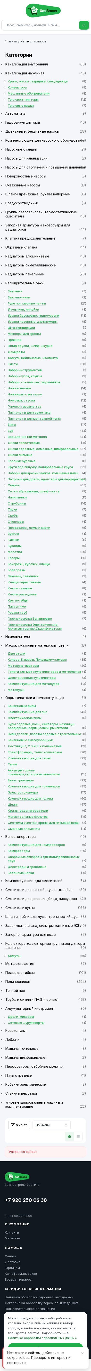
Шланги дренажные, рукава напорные (45, 194)
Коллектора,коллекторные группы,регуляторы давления (45, 945)
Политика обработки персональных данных (39, 1297)
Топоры (47, 558)
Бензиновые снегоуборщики (47, 740)
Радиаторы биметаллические (45, 265)
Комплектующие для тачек (47, 758)
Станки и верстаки (45, 1093)
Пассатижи (47, 606)
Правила (47, 340)
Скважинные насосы (45, 185)
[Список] (78, 1136)
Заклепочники (47, 297)
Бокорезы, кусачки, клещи (47, 564)
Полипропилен (45, 981)
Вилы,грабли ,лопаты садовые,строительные (47, 734)
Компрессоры (47, 851)
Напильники (47, 497)
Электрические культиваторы (47, 678)
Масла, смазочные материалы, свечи (45, 645)
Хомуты (47, 956)
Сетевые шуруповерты (47, 1023)
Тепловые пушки (47, 105)
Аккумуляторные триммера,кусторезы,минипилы (47, 772)
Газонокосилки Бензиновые (47, 618)
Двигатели (47, 653)
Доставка (12, 1262)
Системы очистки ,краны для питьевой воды (47, 823)
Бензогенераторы (45, 836)
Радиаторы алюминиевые (45, 256)
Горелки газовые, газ (47, 406)
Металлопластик (45, 964)
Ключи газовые (47, 588)
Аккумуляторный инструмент (45, 1008)
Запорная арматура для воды (45, 934)
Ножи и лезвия (47, 388)
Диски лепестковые (47, 443)
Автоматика (45, 113)
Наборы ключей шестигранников (47, 382)
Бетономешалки (47, 873)
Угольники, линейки (47, 309)
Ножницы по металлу (47, 394)
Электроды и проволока (47, 867)
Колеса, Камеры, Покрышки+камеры (47, 659)
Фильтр (21, 1125)
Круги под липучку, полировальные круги (47, 467)
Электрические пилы (47, 718)
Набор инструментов (47, 370)
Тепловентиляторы (47, 99)
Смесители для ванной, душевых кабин (45, 890)
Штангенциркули (47, 327)
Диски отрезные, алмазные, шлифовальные (47, 449)
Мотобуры (47, 690)
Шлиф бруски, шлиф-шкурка (47, 346)
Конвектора (47, 87)
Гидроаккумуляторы (45, 122)
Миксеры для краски (47, 334)
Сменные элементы (47, 829)
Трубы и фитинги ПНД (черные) (45, 999)
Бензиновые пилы (47, 706)
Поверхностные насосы (45, 176)
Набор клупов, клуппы (47, 376)
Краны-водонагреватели (47, 810)
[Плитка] (69, 1136)
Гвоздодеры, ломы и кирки (47, 527)
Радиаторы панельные (45, 274)
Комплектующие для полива (47, 798)
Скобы (47, 515)
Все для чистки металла (47, 437)
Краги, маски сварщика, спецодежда (47, 81)
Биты (47, 424)
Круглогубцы (47, 600)
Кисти (47, 364)
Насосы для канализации (45, 158)
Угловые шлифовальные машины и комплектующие (45, 1104)
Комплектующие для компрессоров (47, 845)
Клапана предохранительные (45, 238)
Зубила (47, 534)
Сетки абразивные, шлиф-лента (47, 491)
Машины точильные (45, 1048)
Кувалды (47, 546)
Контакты (12, 1232)
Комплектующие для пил (47, 712)
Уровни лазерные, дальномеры (47, 321)
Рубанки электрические (45, 1084)
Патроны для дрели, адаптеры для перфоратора (47, 479)
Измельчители (45, 636)
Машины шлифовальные (45, 1057)
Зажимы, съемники (47, 576)
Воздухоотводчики (45, 203)
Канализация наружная (45, 73)
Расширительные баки (45, 283)
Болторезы (47, 570)
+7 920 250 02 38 (26, 1200)
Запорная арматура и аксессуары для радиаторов (45, 227)
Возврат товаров (18, 1279)
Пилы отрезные (45, 1075)
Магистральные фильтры (47, 816)
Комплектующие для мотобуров (47, 684)
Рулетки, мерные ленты (47, 303)
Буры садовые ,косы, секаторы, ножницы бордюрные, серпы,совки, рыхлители (47, 726)
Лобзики (45, 1039)
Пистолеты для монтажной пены (47, 418)
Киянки (47, 540)
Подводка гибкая (45, 972)
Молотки (47, 552)
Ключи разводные (47, 594)
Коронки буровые (47, 461)
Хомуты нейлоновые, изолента (47, 358)
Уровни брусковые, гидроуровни (47, 315)
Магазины (12, 1238)
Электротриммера (47, 792)
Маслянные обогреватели (47, 93)
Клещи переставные (47, 582)
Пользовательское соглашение (30, 1309)
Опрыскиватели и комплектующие (45, 698)
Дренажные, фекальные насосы (45, 131)
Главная (11, 41)
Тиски (47, 509)
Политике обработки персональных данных (42, 1338)
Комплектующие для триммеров (47, 786)
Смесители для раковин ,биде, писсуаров (45, 899)
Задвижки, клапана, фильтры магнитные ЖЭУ (45, 925)
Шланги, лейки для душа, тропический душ (45, 916)
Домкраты (47, 352)
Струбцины (47, 503)
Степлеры (47, 521)
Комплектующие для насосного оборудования (45, 140)
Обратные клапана (45, 247)
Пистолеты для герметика (47, 412)
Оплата (10, 1256)
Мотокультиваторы (47, 665)
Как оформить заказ (21, 1273)
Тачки (47, 764)
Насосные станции (45, 149)
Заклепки (47, 291)
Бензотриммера (47, 780)
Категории (18, 55)
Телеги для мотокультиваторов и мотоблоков (47, 671)
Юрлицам (12, 1268)
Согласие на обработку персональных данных (41, 1303)
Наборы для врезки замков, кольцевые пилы (47, 473)
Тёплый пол (45, 990)
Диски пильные (47, 455)
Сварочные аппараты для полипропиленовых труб (47, 859)
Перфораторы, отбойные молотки (45, 1066)
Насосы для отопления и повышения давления (45, 167)
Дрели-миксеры (47, 1016)
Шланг (47, 804)
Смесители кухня (45, 908)
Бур (47, 431)
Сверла (47, 485)
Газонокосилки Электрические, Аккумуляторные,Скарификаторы (47, 626)
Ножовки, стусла (47, 400)
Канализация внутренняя (45, 64)
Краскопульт (45, 1030)
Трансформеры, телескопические (47, 752)
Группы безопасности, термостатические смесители (45, 214)
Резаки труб (47, 612)
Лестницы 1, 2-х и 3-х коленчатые (47, 746)
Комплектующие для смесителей (45, 881)
